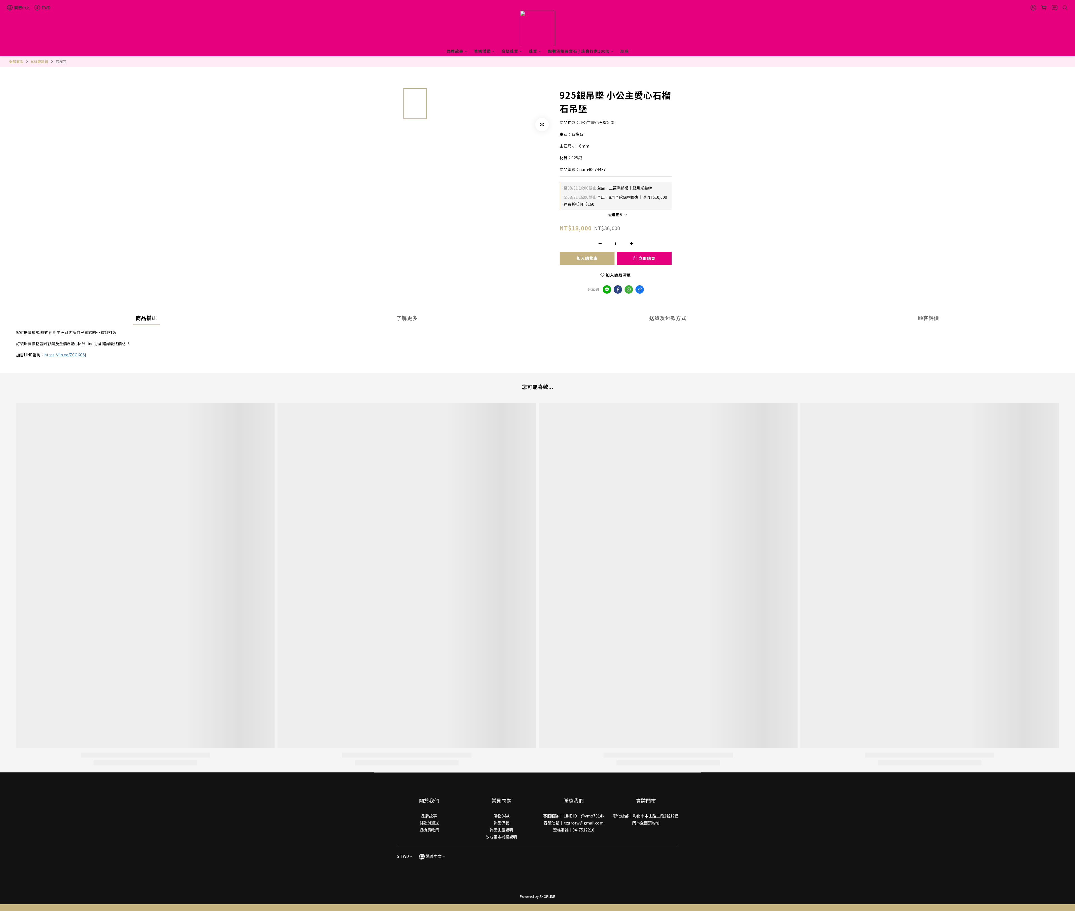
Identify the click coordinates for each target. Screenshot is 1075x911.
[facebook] (618, 289)
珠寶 (533, 51)
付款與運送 (429, 823)
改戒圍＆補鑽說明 (501, 837)
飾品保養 (501, 823)
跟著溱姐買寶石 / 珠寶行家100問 (579, 51)
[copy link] (639, 289)
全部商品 (16, 61)
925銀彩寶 (39, 61)
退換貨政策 (429, 830)
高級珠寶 (509, 51)
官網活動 (482, 51)
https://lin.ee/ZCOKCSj (65, 355)
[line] (607, 289)
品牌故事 (455, 51)
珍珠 (624, 51)
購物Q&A (502, 816)
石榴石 (61, 61)
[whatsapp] (629, 289)
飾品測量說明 (501, 830)
